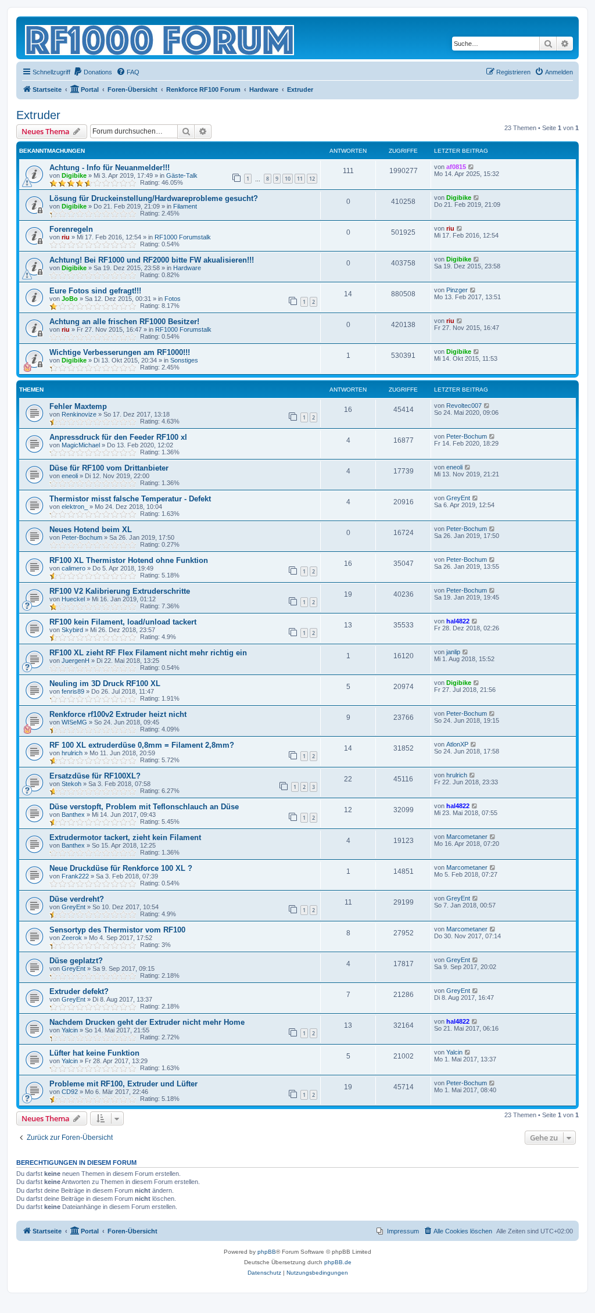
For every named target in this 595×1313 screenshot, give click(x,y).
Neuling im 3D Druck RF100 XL (104, 683)
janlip (453, 651)
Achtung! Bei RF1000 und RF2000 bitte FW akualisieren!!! (151, 260)
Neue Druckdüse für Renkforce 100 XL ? (120, 868)
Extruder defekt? (79, 991)
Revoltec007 (464, 405)
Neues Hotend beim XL (90, 529)
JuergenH (75, 660)
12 (312, 178)
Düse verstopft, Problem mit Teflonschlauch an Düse (144, 806)
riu (66, 237)
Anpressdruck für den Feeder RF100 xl (118, 437)
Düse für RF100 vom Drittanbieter (109, 468)
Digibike (74, 175)
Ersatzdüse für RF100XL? (95, 776)
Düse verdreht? (76, 899)
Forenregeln (71, 229)
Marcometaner (467, 836)
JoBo (70, 298)
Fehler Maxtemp (78, 406)
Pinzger (457, 289)
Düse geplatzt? (76, 960)
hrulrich (72, 752)
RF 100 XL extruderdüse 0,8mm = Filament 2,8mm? (141, 745)
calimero (73, 568)
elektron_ (75, 506)
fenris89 (73, 691)
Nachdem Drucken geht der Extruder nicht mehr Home (147, 1022)
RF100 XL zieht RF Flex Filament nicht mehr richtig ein (148, 652)
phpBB (266, 1252)
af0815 (456, 166)
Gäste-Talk (182, 175)
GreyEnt (458, 497)
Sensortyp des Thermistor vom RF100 (117, 929)
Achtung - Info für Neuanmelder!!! (109, 167)
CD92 (70, 1091)
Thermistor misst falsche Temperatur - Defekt (130, 498)
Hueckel (73, 598)
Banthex (73, 814)
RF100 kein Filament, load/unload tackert (122, 622)
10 (288, 178)
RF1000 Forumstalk (183, 237)
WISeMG (74, 722)
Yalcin (70, 1030)
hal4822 (457, 621)
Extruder (38, 115)
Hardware (187, 267)
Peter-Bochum (466, 436)
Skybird (72, 629)
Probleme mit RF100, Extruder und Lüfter (123, 1083)
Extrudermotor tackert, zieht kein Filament (125, 837)
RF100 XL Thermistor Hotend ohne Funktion (128, 560)
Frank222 (75, 876)
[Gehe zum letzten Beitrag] (471, 166)
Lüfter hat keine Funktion (94, 1053)
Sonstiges (184, 360)
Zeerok (72, 937)
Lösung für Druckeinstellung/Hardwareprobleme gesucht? (153, 198)
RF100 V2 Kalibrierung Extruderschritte (119, 591)
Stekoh (71, 783)
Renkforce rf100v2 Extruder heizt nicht (118, 714)
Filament (185, 206)
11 (300, 178)
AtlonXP (457, 744)
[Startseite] (160, 37)
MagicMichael (81, 445)
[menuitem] (92, 72)
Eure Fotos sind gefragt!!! (95, 290)
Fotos (172, 298)
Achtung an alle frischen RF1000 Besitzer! (124, 321)
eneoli (70, 475)
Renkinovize (79, 414)
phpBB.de (338, 1262)
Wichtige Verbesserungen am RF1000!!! (119, 352)
